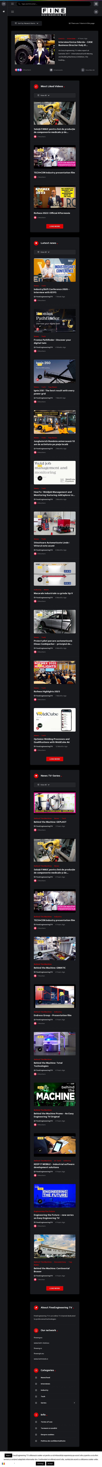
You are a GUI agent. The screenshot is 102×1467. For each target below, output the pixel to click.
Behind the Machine (43, 818)
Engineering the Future (44, 1211)
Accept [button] (50, 1464)
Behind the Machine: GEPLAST (50, 822)
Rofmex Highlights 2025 (47, 691)
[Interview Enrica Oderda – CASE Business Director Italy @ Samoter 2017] (35, 49)
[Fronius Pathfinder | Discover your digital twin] (55, 320)
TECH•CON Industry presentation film (54, 172)
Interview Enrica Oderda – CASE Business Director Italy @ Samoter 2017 (75, 45)
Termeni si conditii (49, 1428)
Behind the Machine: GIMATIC (50, 967)
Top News (52, 387)
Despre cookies (47, 1434)
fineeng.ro (38, 1348)
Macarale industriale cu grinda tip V (53, 593)
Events (61, 38)
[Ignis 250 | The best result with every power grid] (55, 371)
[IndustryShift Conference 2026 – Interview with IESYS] (55, 270)
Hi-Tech (57, 1161)
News (36, 286)
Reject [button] (8, 1455)
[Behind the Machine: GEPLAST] (55, 802)
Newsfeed (45, 1377)
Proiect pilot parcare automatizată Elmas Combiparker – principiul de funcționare (53, 643)
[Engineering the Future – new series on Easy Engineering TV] (55, 1196)
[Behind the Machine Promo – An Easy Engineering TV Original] (55, 1094)
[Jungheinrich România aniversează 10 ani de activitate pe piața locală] (55, 422)
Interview (71, 38)
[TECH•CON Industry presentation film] (55, 157)
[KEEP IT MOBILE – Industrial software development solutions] (55, 1145)
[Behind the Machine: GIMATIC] (55, 948)
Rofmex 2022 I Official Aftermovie (52, 213)
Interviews (45, 1384)
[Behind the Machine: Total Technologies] (55, 1043)
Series (43, 1403)
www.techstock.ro (41, 1359)
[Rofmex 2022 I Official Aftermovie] (55, 197)
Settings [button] (40, 1464)
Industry (37, 590)
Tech (43, 286)
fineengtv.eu (39, 1353)
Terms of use (46, 1422)
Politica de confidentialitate (53, 1441)
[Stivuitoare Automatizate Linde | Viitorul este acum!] (55, 523)
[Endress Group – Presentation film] (55, 996)
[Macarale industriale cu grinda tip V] (55, 574)
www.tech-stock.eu (41, 1343)
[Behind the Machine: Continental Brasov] (55, 1246)
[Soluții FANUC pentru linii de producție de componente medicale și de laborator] (55, 113)
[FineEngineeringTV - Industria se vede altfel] (53, 11)
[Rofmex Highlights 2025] (55, 672)
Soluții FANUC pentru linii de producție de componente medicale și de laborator (54, 132)
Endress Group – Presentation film (52, 1015)
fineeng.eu (38, 1338)
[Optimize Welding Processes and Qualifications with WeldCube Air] (55, 720)
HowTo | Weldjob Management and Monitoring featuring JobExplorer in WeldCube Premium (53, 495)
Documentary (60, 1262)
